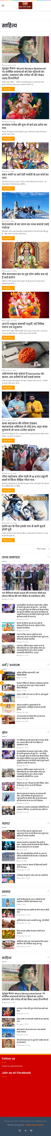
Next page (41, 549)
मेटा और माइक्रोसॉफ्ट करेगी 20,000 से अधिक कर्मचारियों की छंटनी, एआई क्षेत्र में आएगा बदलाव (32, 855)
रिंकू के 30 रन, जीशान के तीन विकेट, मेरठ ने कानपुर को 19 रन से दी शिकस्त (33, 784)
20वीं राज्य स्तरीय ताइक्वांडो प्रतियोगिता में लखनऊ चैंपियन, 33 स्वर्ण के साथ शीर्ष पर (33, 808)
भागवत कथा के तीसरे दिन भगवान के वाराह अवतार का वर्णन (31, 717)
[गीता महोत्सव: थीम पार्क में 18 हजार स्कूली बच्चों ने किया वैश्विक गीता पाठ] (25, 457)
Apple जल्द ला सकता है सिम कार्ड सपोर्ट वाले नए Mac (32, 866)
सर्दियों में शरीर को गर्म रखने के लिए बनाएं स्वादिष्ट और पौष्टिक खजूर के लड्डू (32, 942)
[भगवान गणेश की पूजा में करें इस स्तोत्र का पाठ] (25, 106)
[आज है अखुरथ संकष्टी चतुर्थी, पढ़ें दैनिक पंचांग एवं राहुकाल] (25, 305)
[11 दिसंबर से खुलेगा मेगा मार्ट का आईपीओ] (8, 878)
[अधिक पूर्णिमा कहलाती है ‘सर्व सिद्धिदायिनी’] (8, 676)
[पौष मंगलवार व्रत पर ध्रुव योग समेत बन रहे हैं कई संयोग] (25, 255)
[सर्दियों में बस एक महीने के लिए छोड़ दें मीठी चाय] (8, 913)
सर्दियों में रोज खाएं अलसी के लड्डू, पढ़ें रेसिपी (33, 920)
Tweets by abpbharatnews (12, 1066)
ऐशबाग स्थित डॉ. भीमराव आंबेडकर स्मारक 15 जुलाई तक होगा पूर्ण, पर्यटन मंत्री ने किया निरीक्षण (33, 685)
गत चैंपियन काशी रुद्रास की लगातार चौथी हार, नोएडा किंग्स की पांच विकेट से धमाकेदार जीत (24, 594)
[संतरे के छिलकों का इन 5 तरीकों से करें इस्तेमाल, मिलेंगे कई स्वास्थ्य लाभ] (8, 902)
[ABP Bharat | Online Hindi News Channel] (25, 5)
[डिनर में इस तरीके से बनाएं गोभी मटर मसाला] (8, 934)
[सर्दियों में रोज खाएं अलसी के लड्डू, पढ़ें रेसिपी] (8, 923)
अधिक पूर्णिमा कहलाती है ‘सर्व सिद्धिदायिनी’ (28, 673)
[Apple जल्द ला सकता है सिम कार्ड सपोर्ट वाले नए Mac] (8, 868)
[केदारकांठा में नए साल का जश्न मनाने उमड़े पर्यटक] (25, 205)
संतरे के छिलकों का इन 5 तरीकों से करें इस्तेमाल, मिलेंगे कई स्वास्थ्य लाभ (31, 900)
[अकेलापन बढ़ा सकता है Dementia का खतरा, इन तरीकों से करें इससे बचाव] (25, 354)
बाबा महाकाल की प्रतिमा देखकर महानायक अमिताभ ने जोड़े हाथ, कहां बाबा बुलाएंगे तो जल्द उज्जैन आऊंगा (25, 427)
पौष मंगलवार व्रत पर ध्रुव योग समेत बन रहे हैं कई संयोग (33, 1041)
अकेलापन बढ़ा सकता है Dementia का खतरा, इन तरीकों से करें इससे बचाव (23, 375)
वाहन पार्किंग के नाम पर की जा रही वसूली (32, 694)
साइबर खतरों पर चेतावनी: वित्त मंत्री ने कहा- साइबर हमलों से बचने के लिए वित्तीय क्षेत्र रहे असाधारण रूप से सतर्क (33, 844)
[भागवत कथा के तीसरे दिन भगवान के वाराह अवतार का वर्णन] (8, 719)
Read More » (8, 89)
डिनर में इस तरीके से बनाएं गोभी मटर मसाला (31, 932)
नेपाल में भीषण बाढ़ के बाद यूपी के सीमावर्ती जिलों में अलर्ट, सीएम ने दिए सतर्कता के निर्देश (31, 625)
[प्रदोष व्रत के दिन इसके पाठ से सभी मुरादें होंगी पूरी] (25, 507)
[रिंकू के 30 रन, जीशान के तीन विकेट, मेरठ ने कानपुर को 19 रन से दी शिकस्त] (8, 786)
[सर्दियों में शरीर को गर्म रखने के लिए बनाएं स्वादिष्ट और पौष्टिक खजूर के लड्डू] (8, 944)
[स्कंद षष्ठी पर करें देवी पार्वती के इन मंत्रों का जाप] (25, 155)
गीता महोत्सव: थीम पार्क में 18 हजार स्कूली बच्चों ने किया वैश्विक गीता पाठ (25, 478)
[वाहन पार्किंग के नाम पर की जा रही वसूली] (8, 697)
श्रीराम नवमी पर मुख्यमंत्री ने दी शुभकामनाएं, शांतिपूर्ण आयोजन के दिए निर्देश (31, 707)
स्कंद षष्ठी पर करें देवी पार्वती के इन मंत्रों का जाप (33, 1020)
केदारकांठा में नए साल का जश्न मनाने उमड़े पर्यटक (31, 1030)
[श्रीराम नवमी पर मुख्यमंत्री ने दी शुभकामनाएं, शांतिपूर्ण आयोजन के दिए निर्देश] (8, 708)
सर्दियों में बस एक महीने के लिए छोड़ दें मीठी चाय (33, 911)
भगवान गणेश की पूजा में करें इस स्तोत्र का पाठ (32, 1009)
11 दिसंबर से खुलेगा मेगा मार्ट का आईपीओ (32, 875)
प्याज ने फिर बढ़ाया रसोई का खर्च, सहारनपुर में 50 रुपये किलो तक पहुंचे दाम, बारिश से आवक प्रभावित (33, 636)
